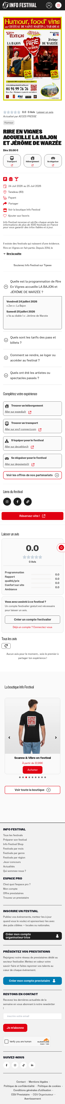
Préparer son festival (15, 840)
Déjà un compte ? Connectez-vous (32, 627)
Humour (8, 122)
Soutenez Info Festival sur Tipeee (33, 265)
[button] (58, 5)
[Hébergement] (33, 158)
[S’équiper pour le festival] (7, 441)
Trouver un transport (24, 423)
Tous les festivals (13, 835)
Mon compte (10, 889)
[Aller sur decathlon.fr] (32, 447)
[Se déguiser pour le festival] (7, 459)
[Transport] (12, 158)
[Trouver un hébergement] (7, 406)
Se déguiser (53, 161)
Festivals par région (14, 857)
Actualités (9, 866)
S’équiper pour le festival (27, 440)
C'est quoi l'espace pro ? (16, 884)
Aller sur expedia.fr (15, 412)
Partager (13, 203)
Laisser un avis (45, 112)
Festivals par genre (14, 853)
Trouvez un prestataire (16, 898)
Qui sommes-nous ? (14, 871)
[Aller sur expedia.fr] (29, 412)
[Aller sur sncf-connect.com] (39, 429)
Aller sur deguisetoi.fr (17, 464)
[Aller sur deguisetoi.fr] (33, 464)
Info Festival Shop (13, 844)
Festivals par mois (13, 848)
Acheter (32, 770)
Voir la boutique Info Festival (24, 209)
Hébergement (32, 161)
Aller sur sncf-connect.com (20, 429)
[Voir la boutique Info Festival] (5, 210)
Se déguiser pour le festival (29, 458)
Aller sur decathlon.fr (17, 446)
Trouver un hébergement (27, 405)
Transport (12, 161)
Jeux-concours (12, 862)
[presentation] (19, 777)
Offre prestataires (13, 893)
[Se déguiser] (53, 158)
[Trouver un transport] (7, 424)
